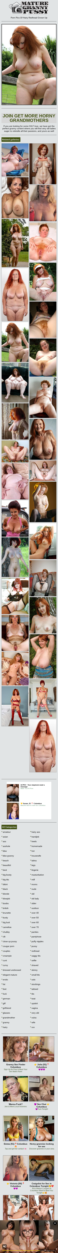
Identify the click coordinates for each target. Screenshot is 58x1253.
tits (32, 994)
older (33, 903)
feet (3, 989)
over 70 (34, 927)
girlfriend (6, 1008)
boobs (5, 903)
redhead (34, 951)
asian (4, 837)
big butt (5, 922)
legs (32, 865)
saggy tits (35, 956)
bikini (4, 884)
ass (3, 841)
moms (33, 884)
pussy (33, 946)
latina (33, 860)
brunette (6, 913)
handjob (34, 837)
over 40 (34, 913)
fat (3, 984)
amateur (6, 832)
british (4, 908)
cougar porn (7, 946)
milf (32, 879)
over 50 (34, 917)
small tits (35, 975)
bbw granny (7, 856)
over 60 (34, 922)
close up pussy (9, 941)
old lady (34, 898)
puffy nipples (36, 941)
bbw (4, 851)
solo (32, 979)
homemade (36, 846)
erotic (4, 979)
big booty (6, 875)
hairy (4, 1027)
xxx (32, 1027)
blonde (5, 894)
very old (34, 1013)
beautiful (6, 865)
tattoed (34, 989)
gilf (3, 1003)
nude (33, 889)
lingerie (34, 870)
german (5, 998)
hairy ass (35, 832)
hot (32, 851)
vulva (33, 1017)
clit (3, 936)
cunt (4, 960)
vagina (34, 1008)
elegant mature (9, 975)
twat (32, 998)
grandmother (8, 1017)
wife (32, 1022)
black (4, 889)
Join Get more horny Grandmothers (29, 118)
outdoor (34, 908)
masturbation (37, 875)
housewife (35, 856)
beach (5, 860)
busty (4, 917)
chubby (5, 932)
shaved (34, 965)
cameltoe (6, 927)
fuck (4, 994)
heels (33, 841)
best (4, 870)
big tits (5, 879)
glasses (5, 1013)
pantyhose (35, 936)
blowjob (5, 898)
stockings (35, 984)
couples (5, 951)
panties (34, 932)
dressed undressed (11, 970)
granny (5, 1022)
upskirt (34, 1003)
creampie (6, 956)
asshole (5, 846)
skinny (33, 970)
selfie (33, 960)
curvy (4, 965)
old (32, 894)
